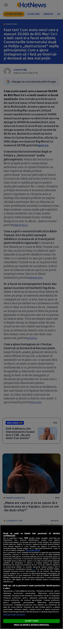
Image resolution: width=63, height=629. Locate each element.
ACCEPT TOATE (31, 621)
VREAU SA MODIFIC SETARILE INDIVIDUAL (31, 625)
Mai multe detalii (33, 550)
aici (33, 569)
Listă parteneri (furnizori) (14, 615)
